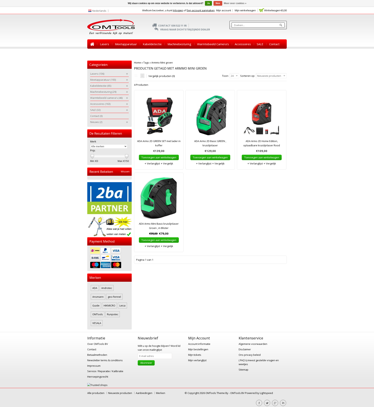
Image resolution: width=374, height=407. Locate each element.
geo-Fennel (114, 296)
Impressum (94, 365)
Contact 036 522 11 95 (172, 25)
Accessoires (243, 44)
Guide (96, 305)
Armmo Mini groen (162, 62)
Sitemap (243, 369)
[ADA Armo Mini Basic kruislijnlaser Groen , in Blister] (159, 199)
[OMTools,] (111, 27)
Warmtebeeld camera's (213, 44)
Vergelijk (167, 163)
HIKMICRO (109, 305)
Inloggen (178, 10)
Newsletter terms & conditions (105, 360)
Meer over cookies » (235, 3)
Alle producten (95, 393)
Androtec (106, 288)
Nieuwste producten (120, 393)
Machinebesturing (179, 44)
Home (92, 44)
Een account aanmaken (201, 10)
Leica (122, 305)
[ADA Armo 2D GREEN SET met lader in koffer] (159, 116)
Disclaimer (245, 349)
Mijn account (223, 10)
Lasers (104, 44)
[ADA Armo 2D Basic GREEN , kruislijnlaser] (210, 116)
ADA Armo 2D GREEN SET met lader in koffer (159, 143)
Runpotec (112, 314)
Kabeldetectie (152, 44)
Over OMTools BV (97, 344)
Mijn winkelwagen (245, 10)
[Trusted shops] (97, 385)
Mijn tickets (194, 355)
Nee (218, 3)
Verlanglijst (153, 163)
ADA (94, 288)
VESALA (96, 323)
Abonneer (146, 363)
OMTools (97, 314)
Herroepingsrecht (97, 376)
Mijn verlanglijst (197, 360)
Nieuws (95, 53)
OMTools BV (237, 393)
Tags (146, 62)
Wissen (125, 171)
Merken (160, 393)
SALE (260, 44)
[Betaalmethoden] (109, 258)
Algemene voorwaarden (253, 344)
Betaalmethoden (97, 355)
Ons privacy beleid (250, 355)
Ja (208, 3)
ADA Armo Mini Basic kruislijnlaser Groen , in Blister (159, 226)
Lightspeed (266, 393)
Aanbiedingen (144, 393)
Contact (274, 44)
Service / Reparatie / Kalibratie (105, 371)
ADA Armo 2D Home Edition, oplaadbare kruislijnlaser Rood (261, 143)
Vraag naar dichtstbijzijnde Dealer (185, 29)
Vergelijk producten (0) (161, 76)
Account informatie (199, 344)
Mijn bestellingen (198, 349)
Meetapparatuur (126, 44)
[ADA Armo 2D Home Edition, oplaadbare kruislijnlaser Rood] (261, 116)
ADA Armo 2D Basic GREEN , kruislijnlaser (210, 143)
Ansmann (98, 296)
